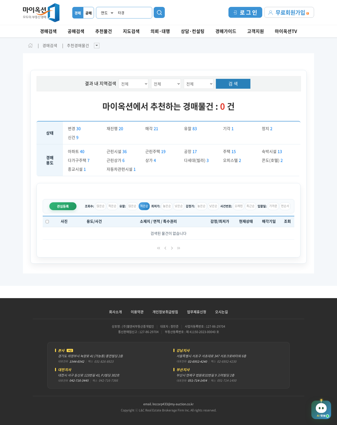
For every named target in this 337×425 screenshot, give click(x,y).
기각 (228, 128)
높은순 (167, 206)
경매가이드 (225, 31)
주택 (229, 151)
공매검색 (76, 31)
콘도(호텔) (272, 160)
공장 (190, 151)
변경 (74, 128)
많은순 (100, 206)
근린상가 (116, 160)
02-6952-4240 (197, 361)
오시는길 (221, 311)
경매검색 (48, 31)
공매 (88, 12)
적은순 (112, 206)
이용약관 (137, 311)
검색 (159, 12)
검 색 (233, 83)
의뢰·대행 (160, 31)
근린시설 (117, 151)
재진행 (115, 128)
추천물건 (103, 31)
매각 (151, 128)
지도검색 (131, 31)
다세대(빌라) (196, 160)
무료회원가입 (291, 12)
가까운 (273, 206)
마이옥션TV (286, 31)
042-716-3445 (79, 380)
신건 (73, 137)
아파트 (76, 151)
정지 (267, 128)
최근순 (250, 206)
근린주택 (155, 151)
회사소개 (115, 311)
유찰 (190, 128)
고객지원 (255, 31)
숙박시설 (272, 151)
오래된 (239, 206)
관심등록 (63, 206)
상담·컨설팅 (193, 31)
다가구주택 (79, 160)
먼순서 (285, 206)
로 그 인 (248, 12)
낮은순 (179, 206)
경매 (78, 12)
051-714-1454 (197, 380)
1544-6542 (76, 361)
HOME (30, 45)
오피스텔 (232, 160)
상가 (150, 160)
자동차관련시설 (121, 169)
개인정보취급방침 (165, 311)
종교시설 (77, 169)
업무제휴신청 (196, 311)
